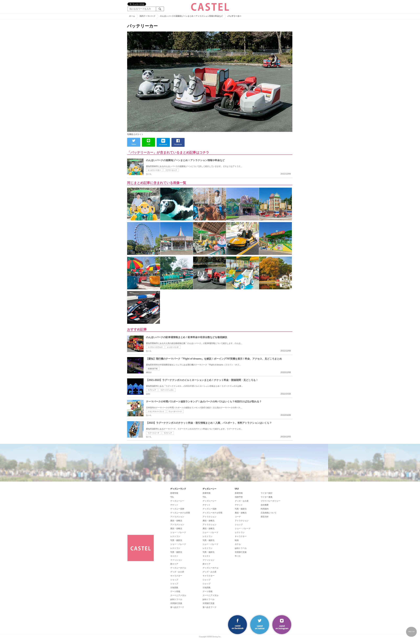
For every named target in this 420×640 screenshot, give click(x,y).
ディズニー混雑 (177, 509)
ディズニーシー (177, 501)
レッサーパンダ (172, 347)
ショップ (174, 579)
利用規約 (265, 509)
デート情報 (175, 591)
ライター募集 (267, 497)
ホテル (238, 544)
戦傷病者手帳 (153, 369)
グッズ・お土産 (177, 572)
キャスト (174, 556)
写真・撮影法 (176, 540)
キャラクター (176, 576)
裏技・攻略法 (176, 520)
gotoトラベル (176, 599)
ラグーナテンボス (167, 390)
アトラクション (177, 517)
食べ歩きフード (177, 607)
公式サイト (138, 134)
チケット (174, 505)
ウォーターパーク (175, 411)
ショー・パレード (178, 532)
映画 (237, 540)
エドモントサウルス (155, 347)
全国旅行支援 (176, 603)
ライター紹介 (267, 493)
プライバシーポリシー (270, 501)
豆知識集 (174, 587)
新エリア (174, 564)
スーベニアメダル (178, 595)
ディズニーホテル (178, 568)
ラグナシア (152, 390)
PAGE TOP (411, 631)
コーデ (238, 517)
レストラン (175, 536)
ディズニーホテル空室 (180, 513)
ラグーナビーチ (153, 433)
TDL (172, 497)
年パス (238, 556)
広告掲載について (268, 513)
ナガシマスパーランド (156, 411)
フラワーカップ (171, 170)
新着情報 (174, 493)
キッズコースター (154, 170)
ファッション (176, 560)
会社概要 (265, 505)
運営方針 (265, 517)
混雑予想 (239, 497)
